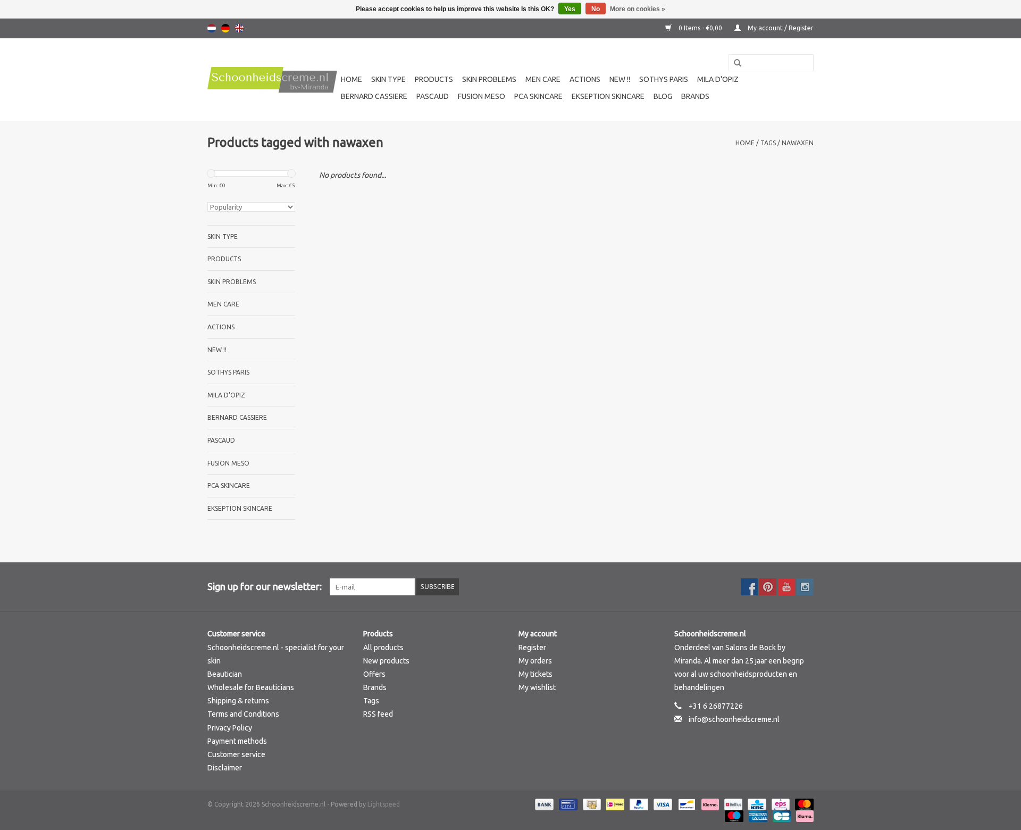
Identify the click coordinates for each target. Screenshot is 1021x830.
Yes (569, 9)
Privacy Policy (229, 728)
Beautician (224, 674)
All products (383, 647)
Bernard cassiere (374, 96)
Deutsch (225, 28)
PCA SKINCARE (538, 96)
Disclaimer (224, 767)
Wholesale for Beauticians (250, 687)
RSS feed (378, 714)
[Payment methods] (543, 804)
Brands (695, 96)
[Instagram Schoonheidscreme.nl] (805, 586)
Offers (374, 674)
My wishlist (537, 687)
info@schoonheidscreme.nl (734, 719)
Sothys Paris (663, 79)
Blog (663, 96)
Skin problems (489, 79)
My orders (535, 661)
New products (386, 661)
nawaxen (798, 142)
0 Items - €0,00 (700, 27)
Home (351, 79)
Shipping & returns (238, 700)
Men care (542, 79)
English (239, 28)
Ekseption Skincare (608, 96)
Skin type (388, 79)
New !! (619, 79)
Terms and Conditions (243, 714)
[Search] (734, 63)
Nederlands (211, 28)
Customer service (236, 754)
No (595, 9)
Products (434, 79)
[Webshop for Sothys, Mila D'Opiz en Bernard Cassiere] (272, 80)
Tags (768, 142)
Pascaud (432, 96)
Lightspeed (383, 804)
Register (532, 647)
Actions (585, 79)
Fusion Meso (481, 96)
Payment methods (237, 741)
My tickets (535, 674)
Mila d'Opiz (718, 79)
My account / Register (780, 27)
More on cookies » (637, 9)
